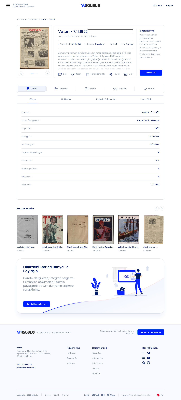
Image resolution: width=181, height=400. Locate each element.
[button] (90, 5)
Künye (33, 99)
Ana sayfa (21, 19)
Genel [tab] (34, 88)
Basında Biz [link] (72, 358)
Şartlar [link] (65, 395)
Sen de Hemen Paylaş (36, 304)
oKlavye (95, 368)
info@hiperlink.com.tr (26, 367)
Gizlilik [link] (56, 395)
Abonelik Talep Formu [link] (151, 332)
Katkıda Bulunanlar (106, 99)
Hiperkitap (96, 353)
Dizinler (92, 88)
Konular (122, 88)
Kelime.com (97, 363)
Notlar (151, 88)
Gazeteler (33, 19)
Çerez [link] (47, 395)
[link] (27, 332)
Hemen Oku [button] (151, 72)
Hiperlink (125, 395)
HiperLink (96, 373)
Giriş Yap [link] (157, 5)
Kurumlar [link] (71, 363)
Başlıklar (63, 88)
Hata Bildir (146, 99)
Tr (162, 395)
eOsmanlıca (97, 358)
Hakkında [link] (71, 353)
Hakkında (66, 99)
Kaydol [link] (169, 5)
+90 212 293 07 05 (24, 364)
